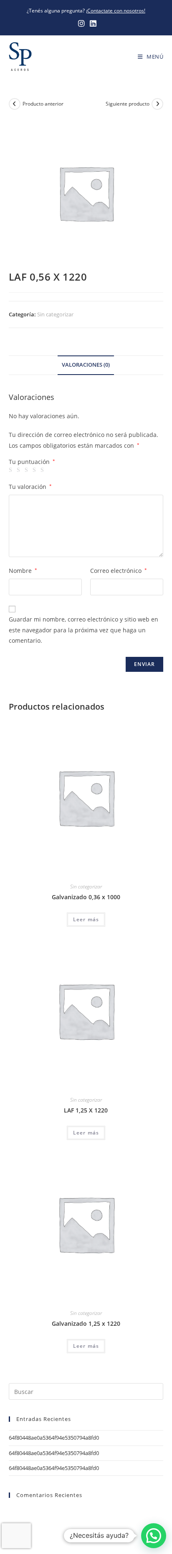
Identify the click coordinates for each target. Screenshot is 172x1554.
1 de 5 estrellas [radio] (12, 470)
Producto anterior (43, 103)
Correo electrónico (118, 571)
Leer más (86, 919)
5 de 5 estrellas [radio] (43, 470)
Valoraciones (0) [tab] (86, 364)
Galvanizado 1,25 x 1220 (86, 1323)
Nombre (23, 571)
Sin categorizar (55, 314)
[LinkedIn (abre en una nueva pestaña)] (91, 23)
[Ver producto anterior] (14, 104)
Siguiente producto (127, 103)
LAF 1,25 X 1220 (86, 1110)
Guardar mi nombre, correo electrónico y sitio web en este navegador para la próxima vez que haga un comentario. (83, 629)
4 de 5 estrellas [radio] (35, 470)
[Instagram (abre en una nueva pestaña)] (81, 23)
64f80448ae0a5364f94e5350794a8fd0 (54, 1437)
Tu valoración (30, 487)
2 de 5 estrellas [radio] (20, 470)
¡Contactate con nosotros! (115, 10)
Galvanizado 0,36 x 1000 (86, 897)
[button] (153, 1535)
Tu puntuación (32, 462)
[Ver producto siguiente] (157, 104)
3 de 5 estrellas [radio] (27, 470)
